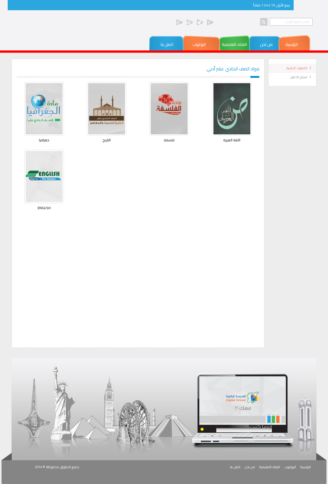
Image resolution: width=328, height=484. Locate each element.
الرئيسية (291, 44)
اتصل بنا (170, 44)
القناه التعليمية (235, 44)
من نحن (267, 44)
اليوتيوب (201, 44)
